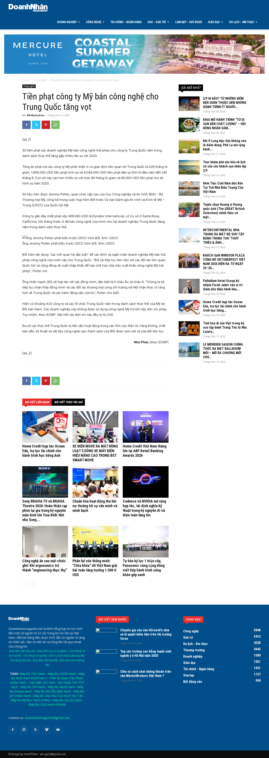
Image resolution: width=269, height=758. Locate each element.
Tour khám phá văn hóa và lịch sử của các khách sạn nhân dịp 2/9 (224, 166)
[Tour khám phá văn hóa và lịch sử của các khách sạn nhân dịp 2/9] (189, 167)
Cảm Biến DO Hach (42, 682)
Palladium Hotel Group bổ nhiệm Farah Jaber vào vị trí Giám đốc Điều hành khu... (223, 285)
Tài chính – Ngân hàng (126, 22)
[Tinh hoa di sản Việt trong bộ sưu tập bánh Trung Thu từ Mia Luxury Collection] (189, 328)
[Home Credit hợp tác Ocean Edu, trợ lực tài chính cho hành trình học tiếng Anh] (45, 427)
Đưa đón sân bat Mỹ (45, 660)
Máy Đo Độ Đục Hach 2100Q (30, 700)
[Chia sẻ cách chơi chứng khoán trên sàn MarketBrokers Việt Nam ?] (106, 677)
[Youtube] (58, 730)
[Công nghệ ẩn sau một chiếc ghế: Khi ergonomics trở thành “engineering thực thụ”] (45, 541)
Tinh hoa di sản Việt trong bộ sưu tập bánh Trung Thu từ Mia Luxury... (225, 327)
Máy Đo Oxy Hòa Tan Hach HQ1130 (58, 696)
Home (26, 80)
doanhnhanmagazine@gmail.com (47, 718)
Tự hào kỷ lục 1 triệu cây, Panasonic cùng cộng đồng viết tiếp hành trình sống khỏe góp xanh (144, 568)
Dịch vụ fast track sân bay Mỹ (66, 655)
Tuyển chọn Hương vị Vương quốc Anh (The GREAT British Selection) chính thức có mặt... (224, 211)
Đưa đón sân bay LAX (22, 651)
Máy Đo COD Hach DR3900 (47, 705)
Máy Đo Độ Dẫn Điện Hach (52, 691)
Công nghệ (93, 22)
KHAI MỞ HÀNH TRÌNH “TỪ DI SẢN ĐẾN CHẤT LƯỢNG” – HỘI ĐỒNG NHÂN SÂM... (224, 124)
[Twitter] (36, 125)
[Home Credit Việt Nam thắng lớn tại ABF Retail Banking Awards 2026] (146, 427)
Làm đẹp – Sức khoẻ (188, 22)
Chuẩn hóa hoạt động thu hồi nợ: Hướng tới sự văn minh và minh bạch (95, 506)
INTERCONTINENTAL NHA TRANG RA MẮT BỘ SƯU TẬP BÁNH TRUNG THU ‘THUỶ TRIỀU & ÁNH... (223, 236)
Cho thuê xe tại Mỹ (35, 655)
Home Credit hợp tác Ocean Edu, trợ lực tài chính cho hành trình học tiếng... (224, 306)
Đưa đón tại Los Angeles (52, 651)
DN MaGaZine (35, 115)
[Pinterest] (46, 125)
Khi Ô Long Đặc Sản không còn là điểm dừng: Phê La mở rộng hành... (224, 145)
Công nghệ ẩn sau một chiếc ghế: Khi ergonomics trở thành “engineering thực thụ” (44, 565)
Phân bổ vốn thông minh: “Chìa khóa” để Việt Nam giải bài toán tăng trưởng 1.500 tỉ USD (95, 568)
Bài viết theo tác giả (68, 402)
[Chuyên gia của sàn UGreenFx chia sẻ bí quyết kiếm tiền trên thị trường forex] (106, 635)
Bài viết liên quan (37, 402)
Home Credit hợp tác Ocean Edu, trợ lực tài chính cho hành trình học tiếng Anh (43, 451)
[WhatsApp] (55, 125)
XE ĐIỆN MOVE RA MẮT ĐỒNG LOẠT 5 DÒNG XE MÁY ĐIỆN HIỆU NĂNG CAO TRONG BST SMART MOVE (95, 453)
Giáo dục (214, 22)
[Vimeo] (46, 730)
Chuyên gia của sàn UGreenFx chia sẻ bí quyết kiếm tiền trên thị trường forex (145, 634)
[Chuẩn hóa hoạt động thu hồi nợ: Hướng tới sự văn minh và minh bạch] (95, 482)
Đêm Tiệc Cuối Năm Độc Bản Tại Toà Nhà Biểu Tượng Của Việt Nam (223, 187)
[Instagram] (24, 729)
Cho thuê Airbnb (20, 660)
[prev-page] (25, 583)
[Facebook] (26, 125)
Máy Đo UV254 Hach (62, 674)
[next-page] (31, 583)
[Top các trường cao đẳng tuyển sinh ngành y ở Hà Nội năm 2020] (106, 656)
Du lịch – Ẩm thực (241, 22)
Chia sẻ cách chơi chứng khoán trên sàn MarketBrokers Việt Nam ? (145, 674)
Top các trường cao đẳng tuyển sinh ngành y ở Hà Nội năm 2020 (145, 653)
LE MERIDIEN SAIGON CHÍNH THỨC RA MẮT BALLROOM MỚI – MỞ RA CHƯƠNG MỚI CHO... (223, 350)
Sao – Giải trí (157, 22)
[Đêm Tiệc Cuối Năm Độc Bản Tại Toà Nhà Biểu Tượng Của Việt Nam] (189, 188)
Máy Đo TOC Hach (32, 674)
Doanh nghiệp (66, 22)
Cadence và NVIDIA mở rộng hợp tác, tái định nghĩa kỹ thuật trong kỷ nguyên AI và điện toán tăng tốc (144, 508)
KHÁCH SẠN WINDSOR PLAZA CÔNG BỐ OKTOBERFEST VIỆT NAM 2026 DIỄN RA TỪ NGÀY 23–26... (224, 261)
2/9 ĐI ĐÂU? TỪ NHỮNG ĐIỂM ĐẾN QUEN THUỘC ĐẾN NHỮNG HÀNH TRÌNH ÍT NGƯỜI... (224, 102)
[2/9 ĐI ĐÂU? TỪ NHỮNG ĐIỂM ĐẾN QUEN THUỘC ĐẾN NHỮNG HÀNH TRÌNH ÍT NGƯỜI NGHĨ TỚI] (189, 103)
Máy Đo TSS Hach (32, 687)
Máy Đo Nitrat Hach (61, 687)
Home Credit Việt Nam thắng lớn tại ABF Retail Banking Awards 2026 (144, 451)
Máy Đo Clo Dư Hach (67, 700)
